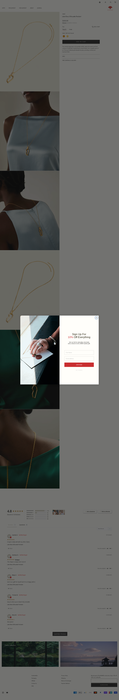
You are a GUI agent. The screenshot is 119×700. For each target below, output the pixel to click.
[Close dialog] (96, 317)
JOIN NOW (79, 364)
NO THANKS (79, 370)
